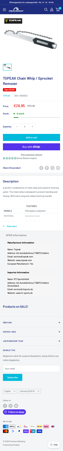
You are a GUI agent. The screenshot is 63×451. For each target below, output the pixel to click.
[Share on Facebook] (41, 168)
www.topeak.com (24, 260)
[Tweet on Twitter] (52, 168)
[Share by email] (58, 168)
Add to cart (31, 137)
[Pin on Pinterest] (47, 168)
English (8, 391)
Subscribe (12, 377)
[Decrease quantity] (17, 126)
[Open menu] (4, 10)
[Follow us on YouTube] (16, 406)
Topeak (6, 95)
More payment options (31, 154)
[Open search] (46, 9)
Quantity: (7, 126)
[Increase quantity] (32, 126)
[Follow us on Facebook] (5, 406)
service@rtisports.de (23, 289)
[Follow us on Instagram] (10, 406)
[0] (57, 9)
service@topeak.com (23, 256)
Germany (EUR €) (27, 391)
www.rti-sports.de (24, 293)
